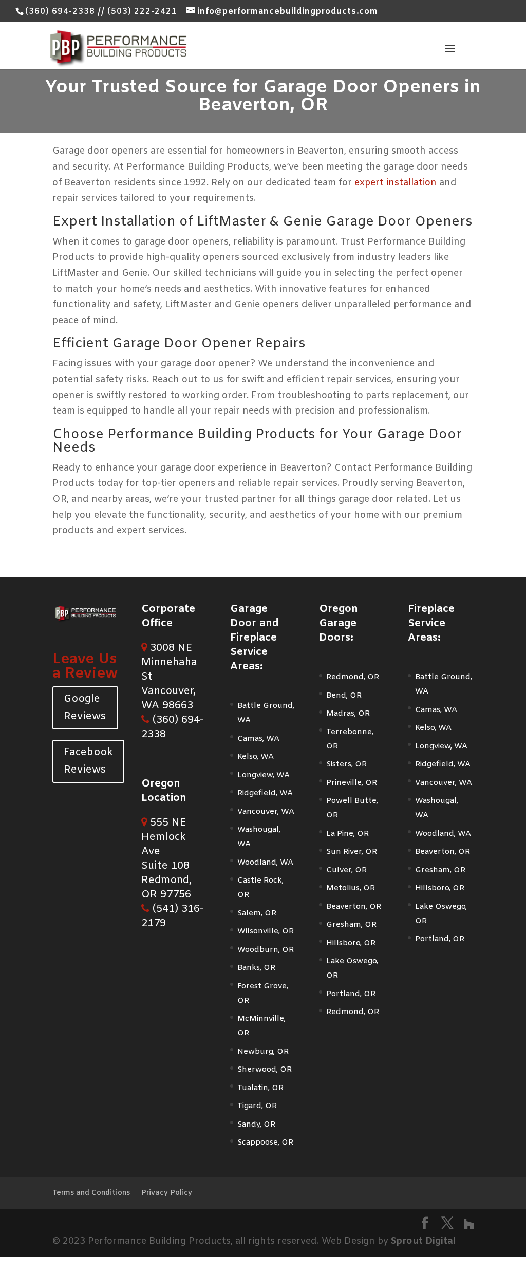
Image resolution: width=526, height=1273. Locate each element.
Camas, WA (258, 739)
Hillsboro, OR (350, 943)
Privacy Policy (166, 1193)
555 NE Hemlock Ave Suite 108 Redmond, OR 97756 (166, 859)
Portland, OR (350, 994)
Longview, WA (263, 775)
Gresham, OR (351, 925)
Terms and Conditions (91, 1193)
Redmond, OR (352, 677)
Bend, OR (344, 695)
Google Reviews (85, 707)
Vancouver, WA (265, 812)
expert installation (395, 183)
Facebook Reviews (88, 761)
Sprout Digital (423, 1241)
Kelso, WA (255, 757)
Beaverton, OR (353, 907)
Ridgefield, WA (265, 793)
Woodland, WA (265, 862)
